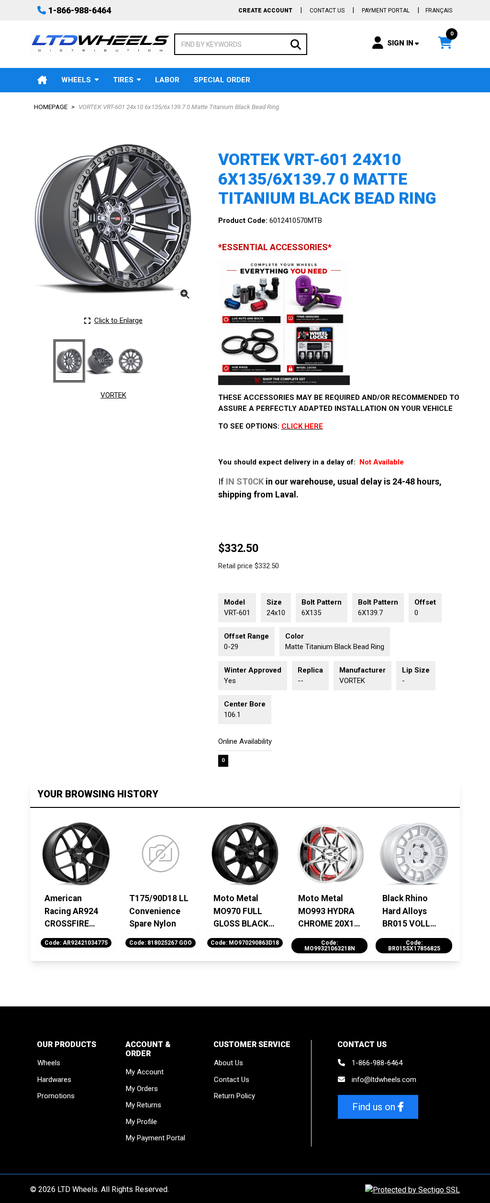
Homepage (50, 106)
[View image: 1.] (69, 361)
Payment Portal (386, 10)
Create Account (265, 10)
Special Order (222, 80)
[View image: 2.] (100, 361)
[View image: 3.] (131, 361)
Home (42, 80)
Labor (167, 80)
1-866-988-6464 (79, 10)
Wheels (76, 80)
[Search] (295, 43)
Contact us (327, 10)
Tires (123, 80)
